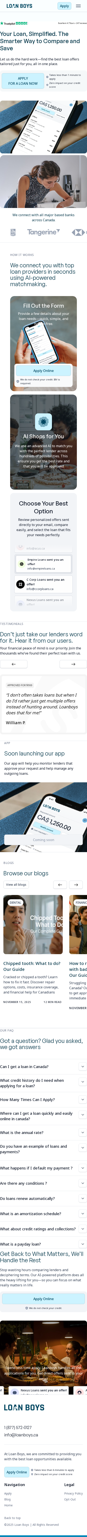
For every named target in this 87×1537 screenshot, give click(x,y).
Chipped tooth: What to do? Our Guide (31, 966)
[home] (30, 6)
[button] (13, 664)
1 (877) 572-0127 (18, 1427)
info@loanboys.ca (21, 1434)
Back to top (12, 1518)
